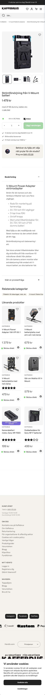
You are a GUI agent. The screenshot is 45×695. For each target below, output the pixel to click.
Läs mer (6, 110)
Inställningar (23, 689)
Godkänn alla (22, 682)
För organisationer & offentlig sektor (17, 534)
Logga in (5, 566)
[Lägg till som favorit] (27, 9)
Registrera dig (8, 569)
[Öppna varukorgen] (36, 9)
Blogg (4, 550)
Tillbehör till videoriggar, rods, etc (14, 294)
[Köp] (18, 347)
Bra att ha (6, 592)
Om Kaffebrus (8, 528)
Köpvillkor (6, 553)
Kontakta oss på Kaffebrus (13, 525)
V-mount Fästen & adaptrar (17, 22)
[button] (40, 35)
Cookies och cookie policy (13, 537)
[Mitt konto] (31, 9)
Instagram (11, 616)
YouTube (34, 616)
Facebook (23, 616)
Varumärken (7, 547)
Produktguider (8, 544)
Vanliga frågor (8, 540)
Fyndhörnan (7, 556)
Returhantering (8, 531)
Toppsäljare (7, 583)
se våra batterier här (27, 266)
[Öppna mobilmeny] (41, 9)
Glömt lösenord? (9, 572)
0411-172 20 (28, 155)
